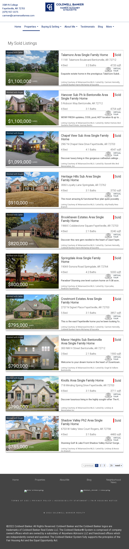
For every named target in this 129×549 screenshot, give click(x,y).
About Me (71, 28)
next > (118, 465)
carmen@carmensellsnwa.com (18, 15)
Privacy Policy (42, 501)
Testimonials (88, 26)
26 (111, 465)
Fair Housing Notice (104, 501)
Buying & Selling (51, 28)
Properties (31, 28)
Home (17, 26)
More (110, 28)
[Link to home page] (64, 7)
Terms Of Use (20, 501)
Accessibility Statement (71, 501)
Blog (100, 26)
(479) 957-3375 (10, 12)
